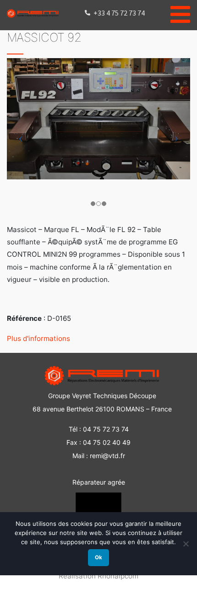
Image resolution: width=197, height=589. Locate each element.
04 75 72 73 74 (106, 429)
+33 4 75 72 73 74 (119, 12)
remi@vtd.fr (107, 455)
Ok (98, 557)
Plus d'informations (38, 338)
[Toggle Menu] (180, 13)
